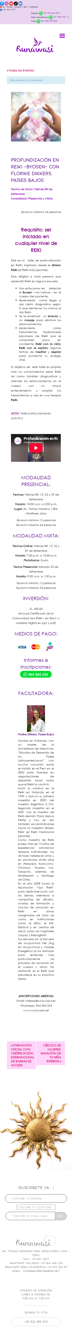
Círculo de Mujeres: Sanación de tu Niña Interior (51, 1053)
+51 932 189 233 (48, 20)
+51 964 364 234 (51, 13)
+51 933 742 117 (61, 16)
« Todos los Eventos (20, 70)
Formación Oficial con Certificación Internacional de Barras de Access (22, 1055)
